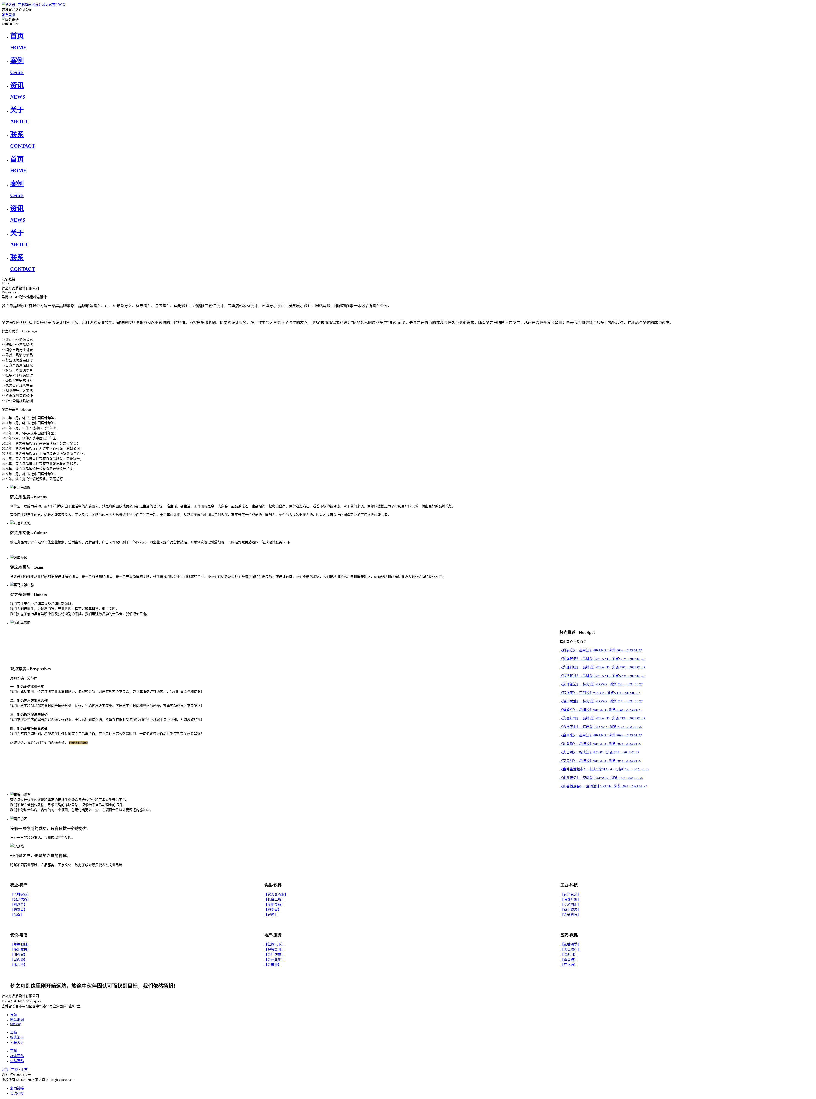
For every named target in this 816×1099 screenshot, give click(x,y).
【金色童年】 (274, 959)
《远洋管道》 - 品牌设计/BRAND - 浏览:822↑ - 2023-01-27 (602, 659)
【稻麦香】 (272, 909)
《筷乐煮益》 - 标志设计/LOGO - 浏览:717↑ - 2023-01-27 (601, 701)
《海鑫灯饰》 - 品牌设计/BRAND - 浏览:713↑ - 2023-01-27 (602, 718)
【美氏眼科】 (570, 949)
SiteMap (15, 1024)
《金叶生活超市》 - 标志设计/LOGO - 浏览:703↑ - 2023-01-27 (604, 769)
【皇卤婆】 (18, 959)
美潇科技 (17, 1093)
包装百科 (17, 1061)
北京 (5, 1069)
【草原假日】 (20, 944)
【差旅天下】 (274, 944)
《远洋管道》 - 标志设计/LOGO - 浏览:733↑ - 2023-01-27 (601, 684)
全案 (13, 1032)
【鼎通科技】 (570, 915)
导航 (13, 1015)
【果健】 (271, 915)
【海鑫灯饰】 (570, 899)
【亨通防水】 (570, 904)
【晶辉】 (17, 915)
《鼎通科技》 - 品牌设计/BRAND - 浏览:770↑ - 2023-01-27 (602, 667)
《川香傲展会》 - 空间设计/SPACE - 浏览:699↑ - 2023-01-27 (603, 786)
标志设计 (17, 1037)
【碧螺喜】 (18, 909)
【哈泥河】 (568, 954)
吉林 (14, 1069)
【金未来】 (272, 964)
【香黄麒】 (568, 959)
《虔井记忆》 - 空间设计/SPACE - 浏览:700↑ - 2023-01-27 (601, 778)
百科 (13, 1051)
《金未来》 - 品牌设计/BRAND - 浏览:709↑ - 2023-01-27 (601, 735)
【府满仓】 (18, 904)
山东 (24, 1069)
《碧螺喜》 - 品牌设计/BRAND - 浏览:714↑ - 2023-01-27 (601, 710)
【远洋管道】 (570, 894)
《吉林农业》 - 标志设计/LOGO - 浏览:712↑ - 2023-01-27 (601, 727)
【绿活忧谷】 (20, 899)
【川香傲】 (18, 954)
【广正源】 (568, 964)
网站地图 (17, 1020)
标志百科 (17, 1056)
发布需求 (8, 15)
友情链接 (17, 1088)
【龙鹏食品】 (274, 904)
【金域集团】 (274, 949)
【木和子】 (18, 964)
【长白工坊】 (274, 899)
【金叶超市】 (274, 954)
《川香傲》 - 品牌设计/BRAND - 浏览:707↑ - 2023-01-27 (601, 744)
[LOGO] (33, 4)
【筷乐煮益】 (20, 949)
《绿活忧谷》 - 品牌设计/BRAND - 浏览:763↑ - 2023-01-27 (602, 676)
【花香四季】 (570, 944)
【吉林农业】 (20, 894)
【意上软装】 (570, 909)
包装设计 (17, 1042)
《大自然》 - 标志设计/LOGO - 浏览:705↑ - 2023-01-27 (599, 752)
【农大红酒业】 (276, 894)
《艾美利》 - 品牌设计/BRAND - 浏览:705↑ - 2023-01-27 (601, 761)
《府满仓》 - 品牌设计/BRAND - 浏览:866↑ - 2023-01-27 (601, 650)
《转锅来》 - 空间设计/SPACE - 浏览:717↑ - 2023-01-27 (600, 693)
